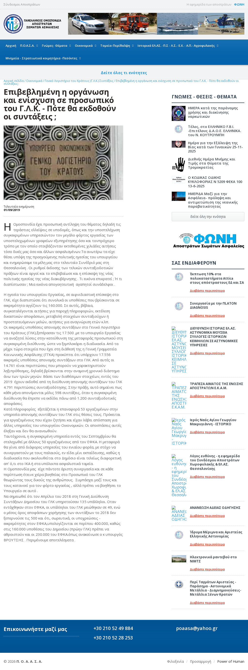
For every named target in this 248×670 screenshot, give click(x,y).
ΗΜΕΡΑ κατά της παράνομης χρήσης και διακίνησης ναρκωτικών (213, 112)
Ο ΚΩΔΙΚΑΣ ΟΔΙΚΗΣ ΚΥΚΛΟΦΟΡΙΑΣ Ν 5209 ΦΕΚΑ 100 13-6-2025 (215, 181)
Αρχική (11, 45)
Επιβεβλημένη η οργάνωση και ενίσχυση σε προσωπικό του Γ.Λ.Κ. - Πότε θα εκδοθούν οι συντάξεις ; (121, 82)
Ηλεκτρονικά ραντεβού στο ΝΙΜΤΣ (213, 559)
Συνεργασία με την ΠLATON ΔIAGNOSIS (213, 305)
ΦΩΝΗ (239, 4)
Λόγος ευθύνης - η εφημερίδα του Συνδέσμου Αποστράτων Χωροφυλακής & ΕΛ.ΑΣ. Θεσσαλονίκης (215, 462)
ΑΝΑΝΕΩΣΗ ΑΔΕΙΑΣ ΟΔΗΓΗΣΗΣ (215, 507)
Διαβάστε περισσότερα (207, 290)
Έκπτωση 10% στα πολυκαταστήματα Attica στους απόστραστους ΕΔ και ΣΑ (217, 278)
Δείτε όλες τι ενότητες (124, 72)
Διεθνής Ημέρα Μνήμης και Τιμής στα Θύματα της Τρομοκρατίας (211, 163)
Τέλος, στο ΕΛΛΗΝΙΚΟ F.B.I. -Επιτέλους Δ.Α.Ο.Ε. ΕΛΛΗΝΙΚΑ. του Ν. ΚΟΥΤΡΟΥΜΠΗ (214, 130)
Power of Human (230, 661)
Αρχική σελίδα (14, 81)
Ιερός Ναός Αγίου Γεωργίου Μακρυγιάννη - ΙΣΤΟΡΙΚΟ (213, 422)
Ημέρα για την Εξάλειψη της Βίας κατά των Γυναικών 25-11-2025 (215, 147)
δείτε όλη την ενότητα (207, 216)
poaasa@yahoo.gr (197, 628)
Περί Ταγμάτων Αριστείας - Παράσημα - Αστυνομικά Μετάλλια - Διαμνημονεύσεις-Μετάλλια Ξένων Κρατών (215, 588)
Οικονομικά (34, 81)
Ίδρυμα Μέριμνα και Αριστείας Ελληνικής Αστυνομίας (216, 534)
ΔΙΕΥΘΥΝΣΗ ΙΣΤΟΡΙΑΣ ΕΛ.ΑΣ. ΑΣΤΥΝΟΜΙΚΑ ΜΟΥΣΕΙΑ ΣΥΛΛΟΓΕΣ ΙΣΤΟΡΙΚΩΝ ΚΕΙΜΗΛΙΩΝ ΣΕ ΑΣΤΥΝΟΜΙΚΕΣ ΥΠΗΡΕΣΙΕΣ (214, 336)
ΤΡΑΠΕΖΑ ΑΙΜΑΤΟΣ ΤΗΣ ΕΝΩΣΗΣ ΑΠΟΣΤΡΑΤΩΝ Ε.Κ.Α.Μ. (216, 386)
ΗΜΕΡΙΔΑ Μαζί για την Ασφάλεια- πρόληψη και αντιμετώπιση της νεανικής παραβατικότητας (213, 200)
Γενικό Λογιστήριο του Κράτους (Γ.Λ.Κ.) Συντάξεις (79, 81)
